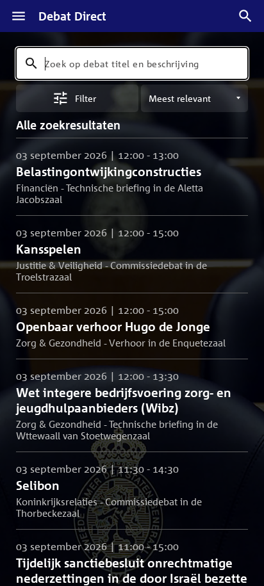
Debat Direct (72, 16)
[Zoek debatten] (245, 16)
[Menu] (18, 16)
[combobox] (132, 63)
